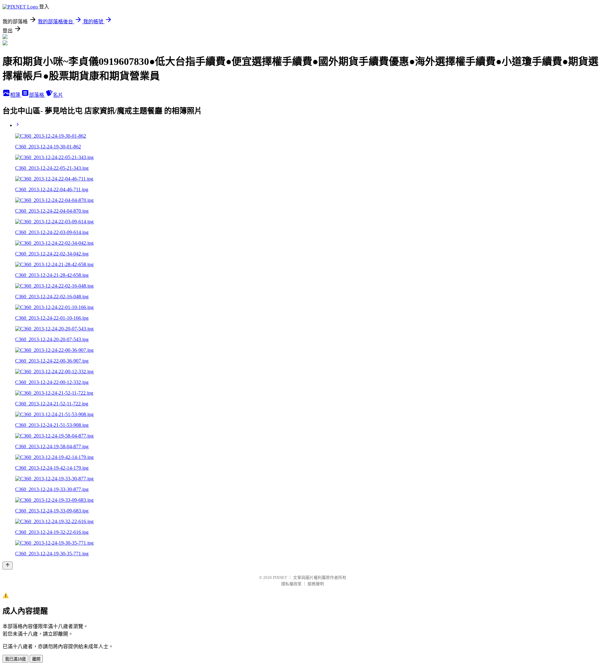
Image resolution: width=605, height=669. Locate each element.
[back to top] (8, 565)
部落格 (37, 95)
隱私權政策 (291, 583)
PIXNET (280, 577)
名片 (58, 95)
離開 (36, 659)
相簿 (15, 95)
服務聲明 (316, 583)
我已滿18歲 (15, 659)
